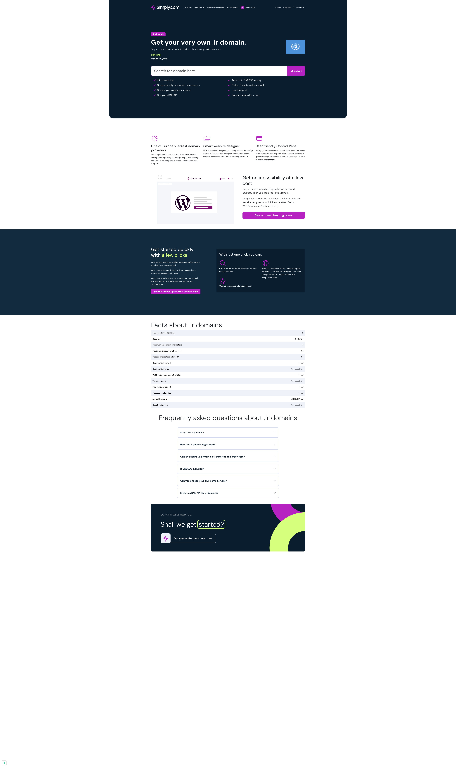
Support (278, 7)
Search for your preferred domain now (176, 291)
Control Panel (299, 7)
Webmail (288, 7)
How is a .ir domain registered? (197, 444)
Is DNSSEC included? (192, 468)
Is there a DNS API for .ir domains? (199, 492)
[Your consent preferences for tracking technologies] (4, 763)
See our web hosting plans (274, 215)
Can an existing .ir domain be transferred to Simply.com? (212, 456)
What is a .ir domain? (192, 432)
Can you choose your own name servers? (203, 480)
